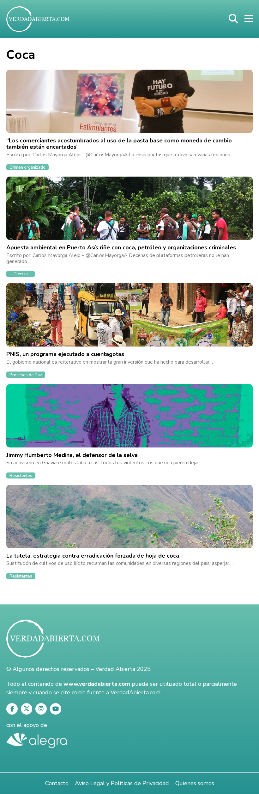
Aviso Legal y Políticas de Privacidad (122, 783)
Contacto (57, 783)
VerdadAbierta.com (135, 692)
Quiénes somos (194, 783)
